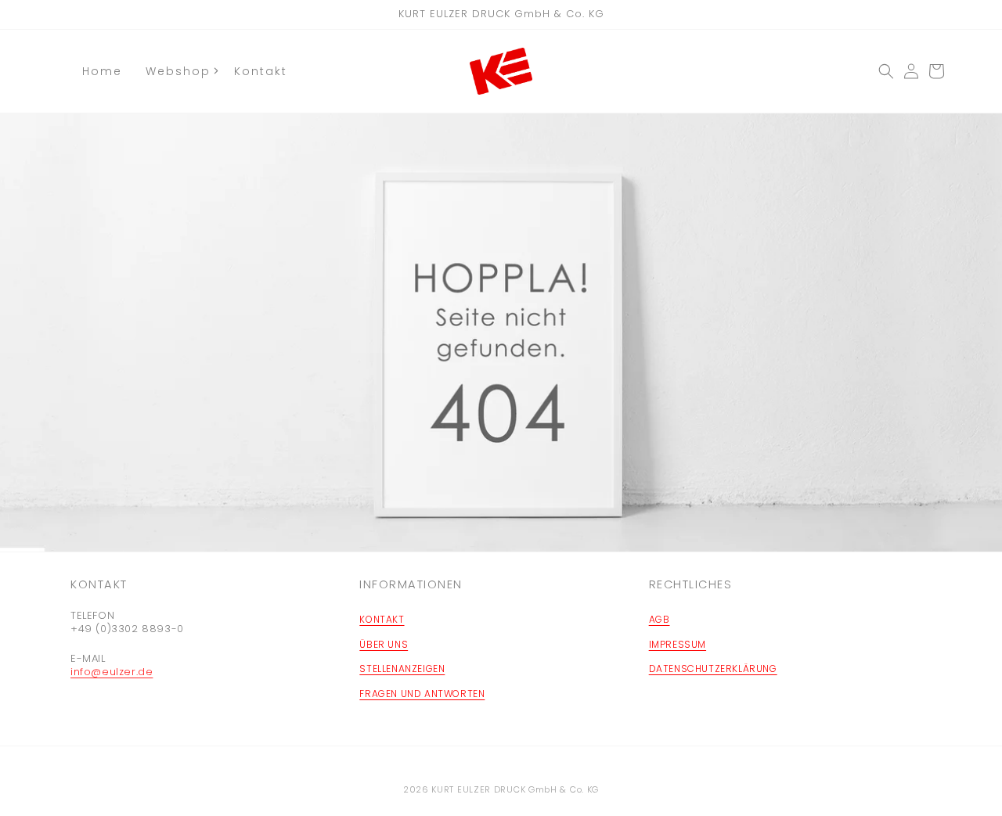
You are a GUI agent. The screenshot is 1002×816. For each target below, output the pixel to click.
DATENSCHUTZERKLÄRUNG (713, 668)
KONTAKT (381, 619)
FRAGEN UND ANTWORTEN (422, 693)
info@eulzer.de (111, 671)
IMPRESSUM (677, 644)
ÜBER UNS (383, 644)
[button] (886, 71)
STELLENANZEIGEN (402, 668)
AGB (659, 619)
